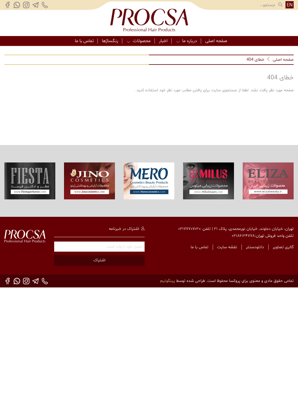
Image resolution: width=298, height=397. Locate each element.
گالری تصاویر (283, 247)
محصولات (142, 41)
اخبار (163, 41)
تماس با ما (84, 41)
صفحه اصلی (216, 41)
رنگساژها (110, 41)
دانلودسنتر (255, 247)
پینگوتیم (167, 281)
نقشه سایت (227, 247)
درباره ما (189, 41)
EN (290, 5)
